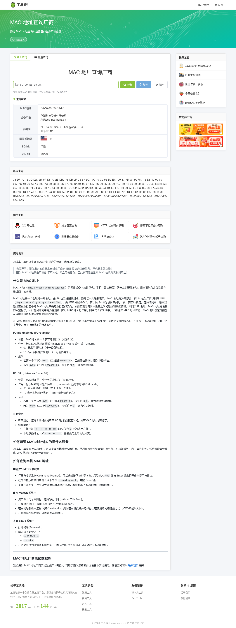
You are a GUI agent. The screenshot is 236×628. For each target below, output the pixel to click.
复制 (145, 84)
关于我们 (185, 592)
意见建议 (185, 598)
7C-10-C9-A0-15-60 (30, 184)
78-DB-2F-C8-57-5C (77, 179)
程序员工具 (137, 592)
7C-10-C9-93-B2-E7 (103, 179)
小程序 (205, 5)
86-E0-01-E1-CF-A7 (113, 192)
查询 (129, 84)
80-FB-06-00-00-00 (133, 184)
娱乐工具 (87, 592)
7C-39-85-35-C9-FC (107, 184)
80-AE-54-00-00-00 (55, 188)
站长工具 (87, 603)
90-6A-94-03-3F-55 (81, 184)
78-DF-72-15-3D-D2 (25, 179)
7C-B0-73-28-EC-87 (56, 184)
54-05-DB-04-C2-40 (61, 192)
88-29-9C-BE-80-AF (87, 192)
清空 (161, 84)
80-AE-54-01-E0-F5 (106, 188)
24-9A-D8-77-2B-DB (51, 179)
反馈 (220, 5)
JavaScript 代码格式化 (198, 66)
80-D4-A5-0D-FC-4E (133, 188)
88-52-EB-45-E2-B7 (63, 196)
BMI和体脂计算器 (195, 102)
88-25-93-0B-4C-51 (38, 196)
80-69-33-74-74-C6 (30, 188)
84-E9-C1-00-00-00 (138, 192)
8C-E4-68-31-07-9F (115, 196)
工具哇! (22, 4)
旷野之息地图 (193, 75)
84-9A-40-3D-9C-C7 (35, 192)
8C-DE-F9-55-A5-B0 (89, 196)
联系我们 (133, 565)
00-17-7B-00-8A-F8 (129, 179)
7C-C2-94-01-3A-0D (81, 188)
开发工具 (87, 609)
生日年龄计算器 (194, 84)
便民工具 (87, 598)
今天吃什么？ (193, 93)
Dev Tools (136, 598)
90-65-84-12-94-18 (141, 196)
